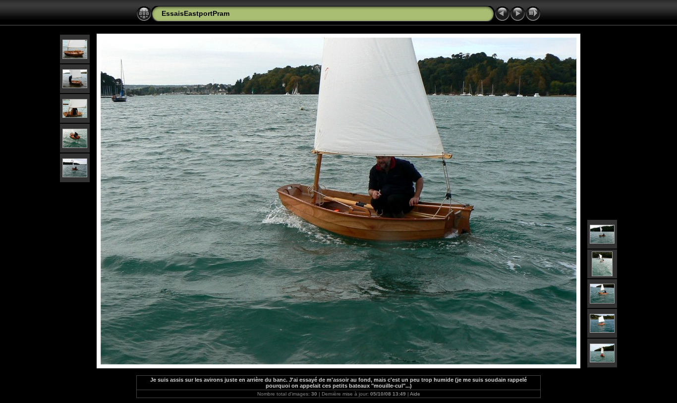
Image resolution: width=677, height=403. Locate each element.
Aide (415, 394)
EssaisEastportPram (195, 13)
